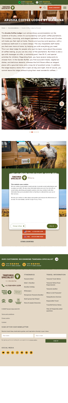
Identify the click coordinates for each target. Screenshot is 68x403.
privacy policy (33, 340)
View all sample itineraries (32, 303)
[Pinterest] (26, 352)
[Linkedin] (31, 352)
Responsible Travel (53, 301)
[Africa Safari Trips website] (6, 292)
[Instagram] (17, 352)
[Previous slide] (6, 103)
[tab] (30, 132)
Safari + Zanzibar (29, 283)
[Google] (12, 352)
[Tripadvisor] (8, 352)
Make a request (54, 7)
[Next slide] (61, 103)
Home (3, 28)
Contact (4, 322)
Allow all (51, 226)
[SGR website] (4, 301)
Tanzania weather (52, 289)
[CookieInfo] (22, 177)
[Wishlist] (40, 7)
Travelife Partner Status (54, 305)
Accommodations (13, 28)
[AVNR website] (10, 301)
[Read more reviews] (34, 2)
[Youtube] (3, 352)
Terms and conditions (8, 314)
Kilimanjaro (27, 291)
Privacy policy (6, 318)
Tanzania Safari (29, 279)
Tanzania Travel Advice (54, 279)
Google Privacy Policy (36, 199)
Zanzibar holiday (29, 287)
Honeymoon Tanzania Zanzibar (33, 295)
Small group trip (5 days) (32, 299)
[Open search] (44, 7)
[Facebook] (22, 352)
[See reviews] (34, 264)
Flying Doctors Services (54, 297)
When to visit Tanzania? (54, 293)
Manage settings (17, 226)
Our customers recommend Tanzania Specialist (27, 259)
